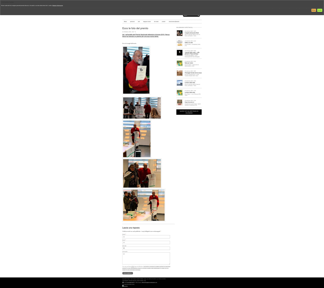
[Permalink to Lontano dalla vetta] (179, 85)
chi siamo (156, 21)
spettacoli (132, 21)
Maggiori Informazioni (57, 5)
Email (123, 240)
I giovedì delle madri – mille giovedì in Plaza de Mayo (192, 53)
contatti (163, 21)
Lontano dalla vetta (190, 82)
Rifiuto (313, 10)
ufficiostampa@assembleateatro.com (149, 282)
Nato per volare (189, 63)
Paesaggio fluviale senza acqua (193, 73)
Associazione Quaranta (174, 21)
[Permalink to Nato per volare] (179, 66)
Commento (124, 251)
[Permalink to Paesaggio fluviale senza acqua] (179, 76)
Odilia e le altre (189, 42)
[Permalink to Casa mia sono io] (179, 105)
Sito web (124, 245)
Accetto (320, 10)
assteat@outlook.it (131, 282)
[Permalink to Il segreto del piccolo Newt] (179, 36)
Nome (123, 234)
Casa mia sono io (189, 102)
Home (125, 21)
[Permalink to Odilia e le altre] (179, 46)
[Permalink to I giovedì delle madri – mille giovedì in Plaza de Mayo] (179, 55)
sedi (139, 21)
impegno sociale (147, 21)
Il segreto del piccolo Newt (192, 33)
